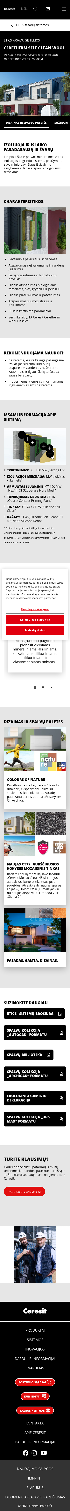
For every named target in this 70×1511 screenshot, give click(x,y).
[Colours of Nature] (35, 768)
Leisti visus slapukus (35, 619)
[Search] (36, 9)
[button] (22, 435)
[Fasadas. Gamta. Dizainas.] (35, 938)
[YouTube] (43, 1453)
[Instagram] (34, 1453)
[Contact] (48, 8)
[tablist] (35, 687)
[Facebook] (26, 1453)
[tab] (35, 687)
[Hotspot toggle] (22, 435)
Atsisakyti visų (35, 630)
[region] (35, 604)
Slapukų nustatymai (35, 609)
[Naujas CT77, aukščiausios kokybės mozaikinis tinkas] (35, 858)
